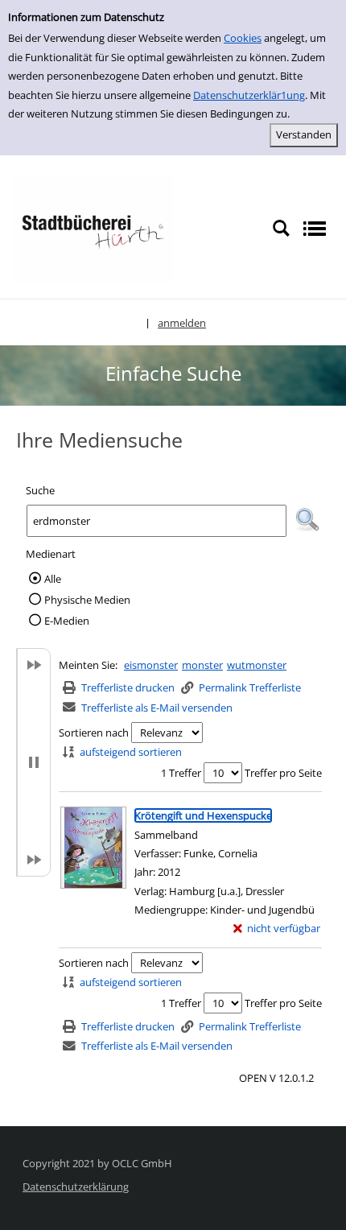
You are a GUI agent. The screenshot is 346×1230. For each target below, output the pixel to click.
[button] (307, 520)
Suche (40, 490)
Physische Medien (87, 599)
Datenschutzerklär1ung (249, 95)
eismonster (151, 665)
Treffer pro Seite (283, 773)
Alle (52, 579)
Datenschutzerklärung (76, 1186)
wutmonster (256, 665)
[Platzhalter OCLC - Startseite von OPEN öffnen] (92, 228)
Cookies (243, 38)
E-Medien (66, 620)
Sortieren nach (94, 732)
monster (202, 665)
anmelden (182, 323)
